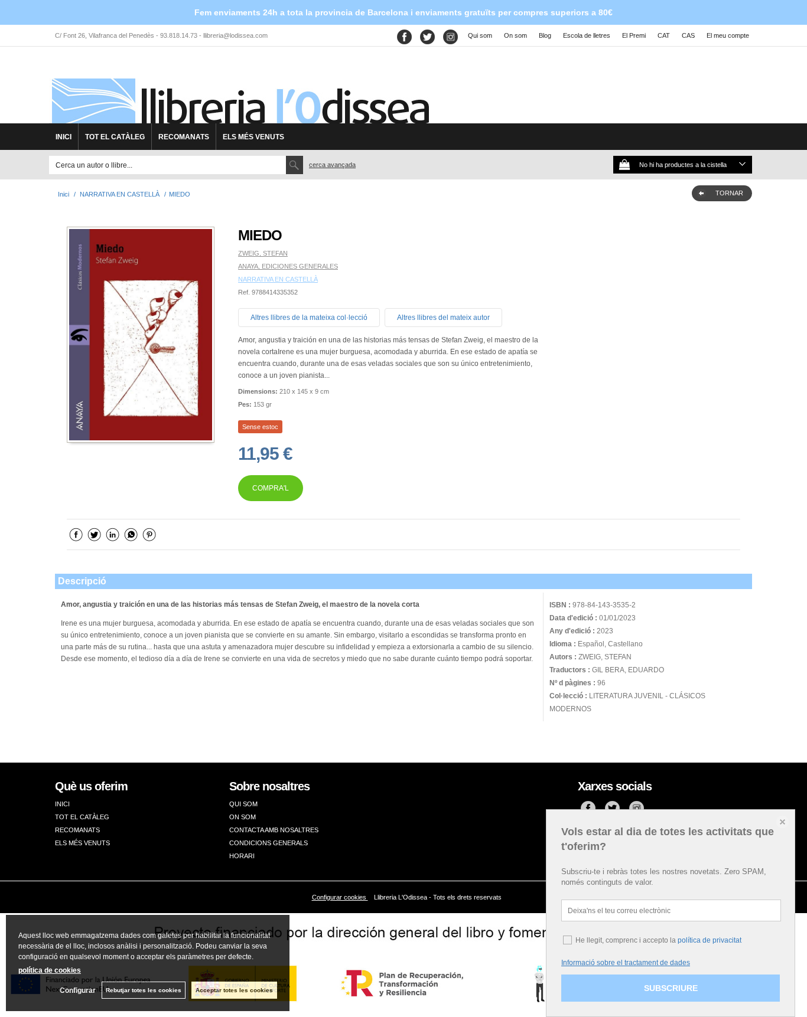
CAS (688, 35)
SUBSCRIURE (671, 988)
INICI (63, 137)
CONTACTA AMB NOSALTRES (273, 829)
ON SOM (242, 816)
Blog (545, 35)
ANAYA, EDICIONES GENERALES (288, 266)
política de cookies (49, 970)
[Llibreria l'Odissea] (239, 89)
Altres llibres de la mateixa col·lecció (308, 317)
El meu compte (728, 35)
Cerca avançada (332, 164)
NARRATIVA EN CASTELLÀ (278, 279)
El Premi (634, 35)
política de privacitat (709, 940)
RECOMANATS (183, 137)
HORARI (242, 855)
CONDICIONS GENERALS (268, 842)
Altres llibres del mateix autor (443, 317)
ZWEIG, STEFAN (263, 253)
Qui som (480, 35)
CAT (664, 35)
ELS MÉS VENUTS (253, 137)
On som (515, 35)
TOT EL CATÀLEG (115, 137)
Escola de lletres (586, 35)
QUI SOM (243, 803)
